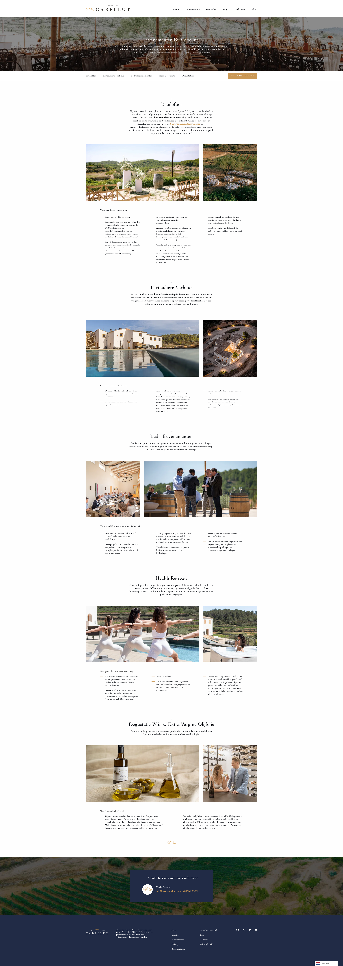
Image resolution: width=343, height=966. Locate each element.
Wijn (225, 9)
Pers (202, 935)
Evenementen (193, 9)
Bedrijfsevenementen (141, 75)
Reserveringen (178, 949)
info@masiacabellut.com (168, 891)
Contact (204, 940)
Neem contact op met (243, 76)
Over (174, 930)
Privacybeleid (206, 944)
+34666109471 (190, 891)
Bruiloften (211, 9)
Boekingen (239, 9)
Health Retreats (167, 75)
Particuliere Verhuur (113, 75)
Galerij (175, 944)
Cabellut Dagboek (208, 930)
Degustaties (188, 75)
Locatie (175, 9)
